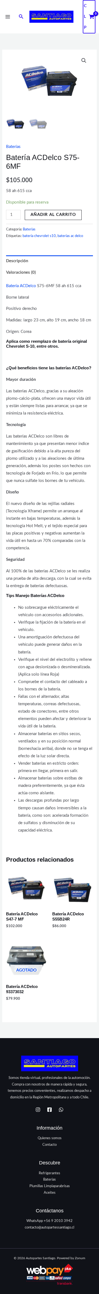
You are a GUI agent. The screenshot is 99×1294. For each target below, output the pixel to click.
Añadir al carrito (53, 215)
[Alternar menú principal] (7, 16)
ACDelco (28, 286)
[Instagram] (37, 1109)
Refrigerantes (49, 1173)
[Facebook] (49, 1109)
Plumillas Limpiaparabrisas (49, 1186)
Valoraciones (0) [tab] (21, 272)
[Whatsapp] (61, 1109)
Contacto (49, 1144)
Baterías (13, 147)
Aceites (50, 1192)
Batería (12, 286)
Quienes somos (50, 1138)
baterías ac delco (70, 236)
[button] (21, 17)
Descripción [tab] (17, 261)
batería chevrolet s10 (39, 236)
